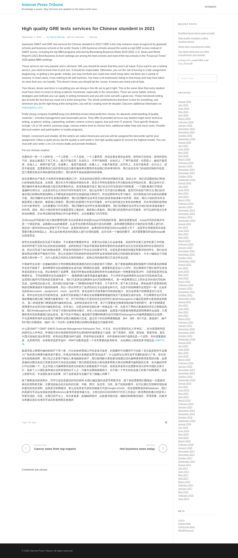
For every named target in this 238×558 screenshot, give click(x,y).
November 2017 (186, 454)
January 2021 (185, 325)
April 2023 (183, 237)
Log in (181, 520)
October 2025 (185, 135)
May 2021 (183, 312)
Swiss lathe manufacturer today (194, 46)
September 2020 (186, 339)
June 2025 (183, 149)
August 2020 (184, 342)
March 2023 (184, 241)
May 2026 (183, 112)
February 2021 (185, 322)
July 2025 (183, 146)
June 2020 (183, 349)
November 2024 (186, 173)
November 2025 (186, 132)
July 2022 (183, 268)
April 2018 (183, 437)
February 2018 (185, 444)
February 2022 (185, 285)
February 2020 (185, 363)
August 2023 (184, 224)
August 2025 (184, 142)
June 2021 (183, 308)
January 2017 (185, 488)
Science (93, 37)
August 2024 (184, 183)
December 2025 (186, 129)
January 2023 (185, 247)
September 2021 (186, 298)
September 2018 (186, 420)
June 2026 (183, 108)
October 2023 (185, 217)
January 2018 (185, 448)
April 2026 (183, 115)
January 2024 (185, 207)
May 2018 (183, 434)
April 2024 (183, 196)
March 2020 (184, 359)
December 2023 (186, 210)
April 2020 (183, 356)
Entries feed (184, 523)
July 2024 (183, 186)
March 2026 (184, 118)
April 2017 (183, 478)
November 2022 (186, 254)
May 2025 (183, 152)
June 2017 (183, 471)
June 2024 (183, 190)
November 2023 (186, 213)
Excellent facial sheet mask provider (196, 33)
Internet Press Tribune (42, 4)
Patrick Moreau (57, 37)
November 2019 (186, 373)
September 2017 (186, 461)
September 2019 (186, 380)
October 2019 (185, 376)
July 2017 (183, 468)
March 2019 (184, 400)
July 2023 (183, 227)
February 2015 (185, 495)
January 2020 (185, 366)
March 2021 (184, 319)
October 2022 (185, 258)
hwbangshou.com (32, 107)
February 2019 (185, 403)
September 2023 (186, 220)
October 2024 (185, 176)
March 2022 (184, 281)
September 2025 (186, 139)
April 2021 (183, 315)
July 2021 (183, 305)
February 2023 (185, 244)
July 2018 (183, 427)
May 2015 (183, 492)
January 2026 (185, 125)
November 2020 (186, 332)
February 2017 (185, 485)
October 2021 (185, 295)
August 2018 (184, 424)
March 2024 (184, 200)
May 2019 (183, 393)
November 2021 (186, 291)
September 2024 (186, 179)
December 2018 (186, 410)
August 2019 (184, 383)
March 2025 (184, 159)
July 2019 (183, 387)
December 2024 (186, 169)
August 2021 (184, 302)
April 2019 (183, 397)
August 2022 (184, 264)
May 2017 (183, 475)
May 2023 (183, 234)
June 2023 (183, 230)
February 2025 (185, 162)
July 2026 (183, 105)
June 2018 (183, 431)
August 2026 (184, 101)
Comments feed (186, 527)
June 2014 (183, 499)
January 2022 (185, 288)
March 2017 (184, 482)
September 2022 (186, 261)
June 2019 (183, 390)
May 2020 (183, 353)
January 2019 (185, 407)
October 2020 (185, 336)
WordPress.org (186, 530)
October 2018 (185, 417)
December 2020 (186, 329)
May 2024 (183, 193)
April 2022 (183, 278)
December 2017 (186, 451)
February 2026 (185, 122)
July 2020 (183, 346)
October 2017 (185, 458)
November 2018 (186, 414)
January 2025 (185, 166)
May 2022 (183, 275)
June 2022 (183, 271)
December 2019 (186, 370)
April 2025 (183, 156)
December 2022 (186, 251)
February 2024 (185, 203)
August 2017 (184, 465)
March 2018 (184, 441)
